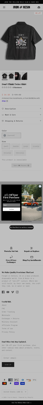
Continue (11, 209)
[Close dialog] (40, 186)
